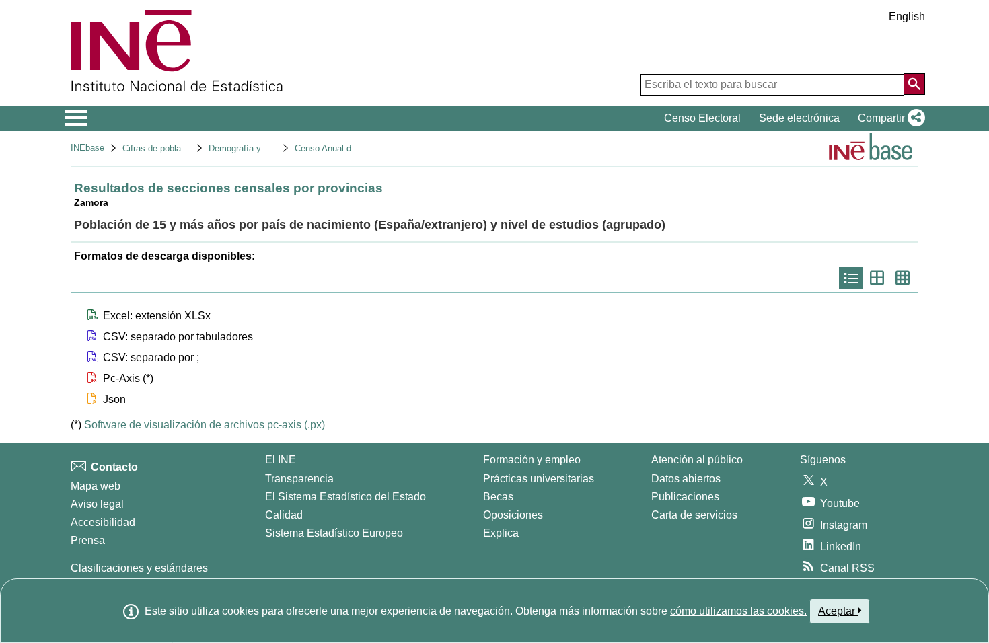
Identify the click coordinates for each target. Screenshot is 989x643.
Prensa (88, 540)
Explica (501, 533)
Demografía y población (255, 148)
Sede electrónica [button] (799, 118)
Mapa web (95, 486)
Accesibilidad (103, 522)
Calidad (284, 515)
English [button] (907, 16)
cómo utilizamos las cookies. (738, 611)
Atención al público (697, 459)
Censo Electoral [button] (702, 118)
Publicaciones (685, 496)
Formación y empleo (532, 459)
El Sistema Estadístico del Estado (345, 496)
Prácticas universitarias (538, 478)
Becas (498, 496)
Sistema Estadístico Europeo (334, 533)
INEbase (87, 148)
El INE (280, 459)
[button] (888, 118)
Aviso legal (97, 504)
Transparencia (299, 478)
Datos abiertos (686, 478)
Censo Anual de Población (346, 148)
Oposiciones (513, 515)
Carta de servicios (694, 515)
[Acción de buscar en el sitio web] (914, 84)
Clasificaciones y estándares (139, 568)
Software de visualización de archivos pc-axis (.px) (204, 424)
